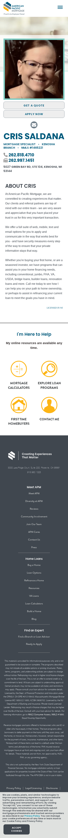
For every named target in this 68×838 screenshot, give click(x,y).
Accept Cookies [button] (16, 829)
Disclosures (52, 788)
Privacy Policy (13, 788)
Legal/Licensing (33, 788)
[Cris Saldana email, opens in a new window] (34, 124)
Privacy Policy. (32, 815)
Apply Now (34, 114)
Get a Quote (34, 106)
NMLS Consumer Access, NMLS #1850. (46, 714)
